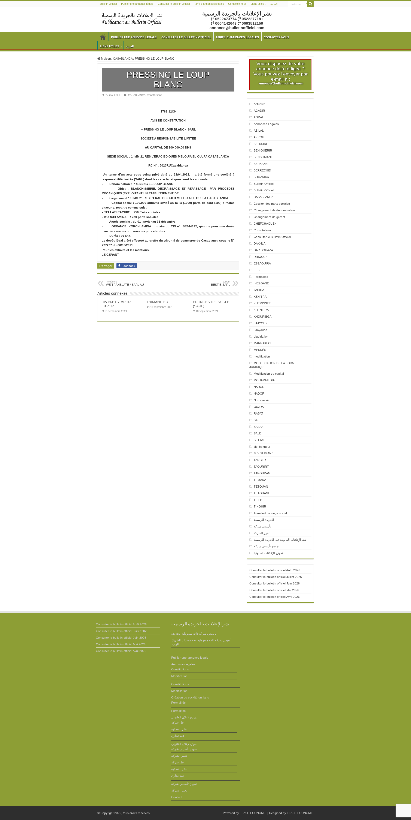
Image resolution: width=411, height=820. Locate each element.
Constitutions (154, 95)
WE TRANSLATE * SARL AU (125, 283)
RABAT (258, 413)
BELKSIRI (260, 144)
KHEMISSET (262, 303)
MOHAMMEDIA (264, 380)
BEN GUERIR (263, 150)
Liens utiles (257, 3)
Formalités (261, 276)
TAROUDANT (263, 473)
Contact (176, 797)
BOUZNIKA (261, 177)
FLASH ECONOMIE (253, 813)
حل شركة (177, 722)
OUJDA (259, 406)
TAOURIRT (262, 466)
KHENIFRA (261, 310)
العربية (273, 3)
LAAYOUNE (262, 323)
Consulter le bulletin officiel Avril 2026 (274, 596)
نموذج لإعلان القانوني (184, 717)
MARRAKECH (263, 343)
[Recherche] (310, 4)
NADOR (259, 387)
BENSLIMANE (263, 157)
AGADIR (259, 110)
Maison (105, 58)
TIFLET (259, 500)
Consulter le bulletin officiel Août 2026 (274, 570)
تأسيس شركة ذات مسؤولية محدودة (193, 633)
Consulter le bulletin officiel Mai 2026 (274, 590)
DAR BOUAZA (263, 250)
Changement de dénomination (274, 210)
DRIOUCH (261, 256)
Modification (179, 676)
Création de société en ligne (190, 697)
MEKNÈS (260, 349)
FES (256, 270)
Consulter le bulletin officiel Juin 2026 (274, 583)
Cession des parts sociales (272, 203)
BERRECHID (263, 170)
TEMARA (262, 480)
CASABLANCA (123, 58)
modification (262, 356)
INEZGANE (261, 283)
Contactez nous (237, 3)
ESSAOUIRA (262, 263)
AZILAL (259, 130)
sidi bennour (262, 446)
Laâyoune (260, 330)
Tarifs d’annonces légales (209, 3)
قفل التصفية (179, 729)
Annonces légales (183, 664)
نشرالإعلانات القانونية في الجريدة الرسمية (280, 539)
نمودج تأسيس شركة (266, 546)
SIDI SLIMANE (265, 453)
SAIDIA (258, 426)
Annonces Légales (266, 124)
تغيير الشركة (262, 533)
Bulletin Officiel (108, 3)
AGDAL (259, 117)
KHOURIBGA (262, 316)
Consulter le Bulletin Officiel (174, 3)
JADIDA (259, 290)
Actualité (259, 104)
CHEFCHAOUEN (265, 223)
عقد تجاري (177, 735)
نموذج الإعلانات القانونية (268, 553)
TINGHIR (260, 506)
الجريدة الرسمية (264, 519)
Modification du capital (269, 373)
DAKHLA (259, 243)
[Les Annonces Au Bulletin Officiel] (132, 18)
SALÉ (257, 433)
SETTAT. (259, 440)
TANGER (260, 460)
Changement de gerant (269, 217)
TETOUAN (261, 486)
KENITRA (260, 296)
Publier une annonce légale (137, 3)
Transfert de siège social (270, 513)
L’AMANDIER (157, 302)
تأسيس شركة (262, 526)
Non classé (261, 400)
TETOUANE (262, 493)
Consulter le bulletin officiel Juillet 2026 (275, 576)
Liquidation (261, 336)
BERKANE (261, 163)
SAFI (257, 420)
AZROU (259, 137)
